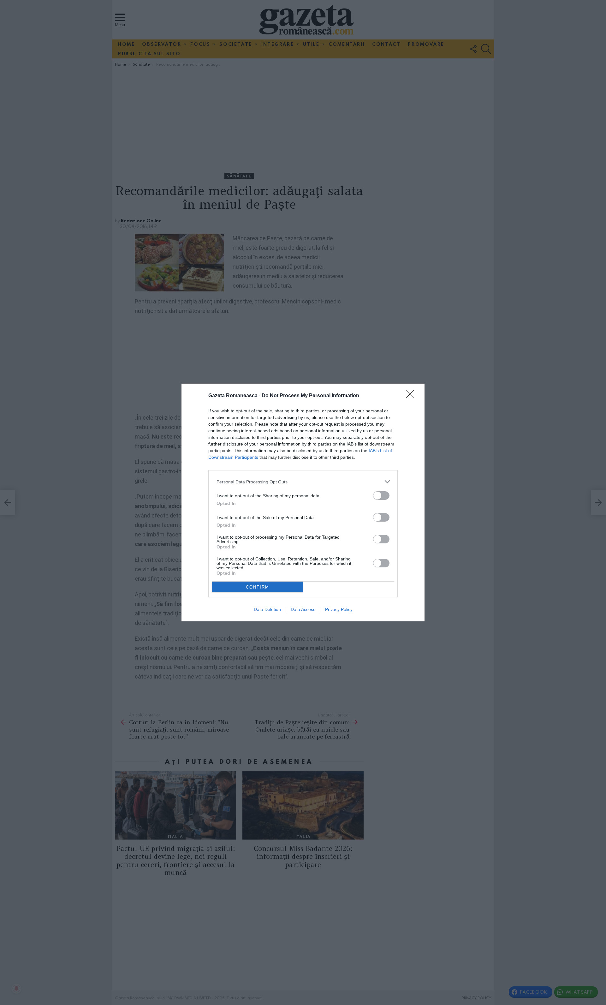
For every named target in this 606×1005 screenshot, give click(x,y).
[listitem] (303, 481)
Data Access (303, 609)
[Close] (412, 396)
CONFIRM (257, 587)
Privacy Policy (339, 609)
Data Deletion (267, 609)
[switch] (381, 495)
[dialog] (303, 502)
